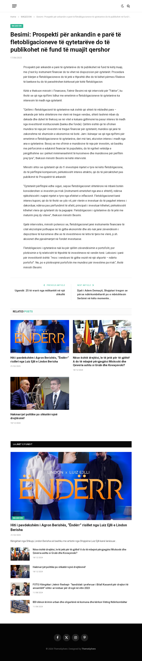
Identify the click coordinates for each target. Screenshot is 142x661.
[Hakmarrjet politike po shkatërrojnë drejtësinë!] (39, 393)
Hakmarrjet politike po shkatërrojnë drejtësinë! (33, 416)
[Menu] (14, 6)
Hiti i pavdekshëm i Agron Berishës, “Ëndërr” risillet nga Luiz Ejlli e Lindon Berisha (39, 359)
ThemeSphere (89, 648)
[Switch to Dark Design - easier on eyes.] (122, 6)
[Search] (128, 6)
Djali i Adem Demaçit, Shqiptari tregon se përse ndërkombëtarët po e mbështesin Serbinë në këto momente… (102, 294)
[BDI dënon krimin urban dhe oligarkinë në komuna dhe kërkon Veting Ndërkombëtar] (20, 606)
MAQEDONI (17, 26)
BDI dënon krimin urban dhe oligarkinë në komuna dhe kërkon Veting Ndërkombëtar (80, 602)
